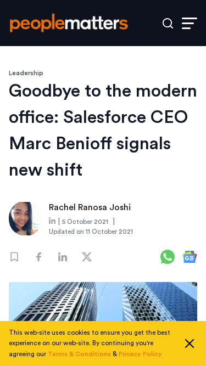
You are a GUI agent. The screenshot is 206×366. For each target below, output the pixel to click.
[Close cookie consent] (189, 343)
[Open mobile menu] (189, 23)
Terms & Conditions (79, 354)
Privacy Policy (140, 354)
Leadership (26, 73)
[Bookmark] (14, 256)
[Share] (38, 256)
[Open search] (168, 23)
